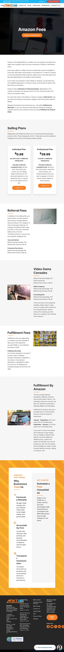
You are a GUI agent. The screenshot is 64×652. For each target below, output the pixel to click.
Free (39, 486)
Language (41, 1)
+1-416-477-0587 (10, 625)
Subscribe (52, 617)
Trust (17, 487)
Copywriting (36, 611)
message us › (10, 629)
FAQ (34, 613)
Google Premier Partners (37, 602)
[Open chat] (59, 647)
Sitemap (35, 619)
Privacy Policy (37, 616)
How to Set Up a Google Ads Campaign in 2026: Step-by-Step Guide (25, 616)
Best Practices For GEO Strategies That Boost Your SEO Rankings (25, 626)
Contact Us (19, 187)
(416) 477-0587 (7, 1)
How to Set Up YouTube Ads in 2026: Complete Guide (24, 606)
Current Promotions (53, 1)
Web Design (36, 606)
